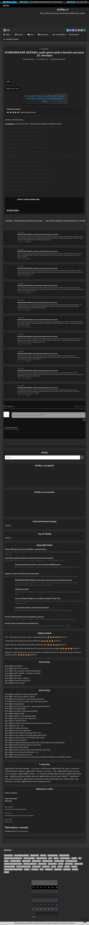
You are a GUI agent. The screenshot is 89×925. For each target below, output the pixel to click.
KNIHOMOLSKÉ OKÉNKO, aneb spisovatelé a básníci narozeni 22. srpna (37, 234)
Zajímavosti (45, 49)
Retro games (36, 866)
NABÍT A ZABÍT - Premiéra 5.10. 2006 (26, 673)
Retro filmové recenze (23, 866)
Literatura (44, 34)
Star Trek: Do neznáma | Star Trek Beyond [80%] (30, 701)
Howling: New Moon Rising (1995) (25, 694)
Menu (7, 5)
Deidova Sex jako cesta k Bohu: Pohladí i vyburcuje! (31, 750)
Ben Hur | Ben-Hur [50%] (22, 730)
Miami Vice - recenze (21, 668)
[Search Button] (84, 30)
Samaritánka (18, 666)
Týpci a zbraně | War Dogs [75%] (24, 718)
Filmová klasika (52, 855)
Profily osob (42, 864)
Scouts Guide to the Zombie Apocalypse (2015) (30, 735)
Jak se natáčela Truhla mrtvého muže (27, 671)
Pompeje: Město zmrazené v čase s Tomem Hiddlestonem (38, 565)
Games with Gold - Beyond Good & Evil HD (28, 699)
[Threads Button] (73, 30)
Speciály (67, 866)
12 (41, 900)
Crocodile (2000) (19, 709)
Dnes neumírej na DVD (42, 781)
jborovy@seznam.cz (21, 831)
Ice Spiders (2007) (19, 721)
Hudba (6, 861)
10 (33, 900)
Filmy (8, 34)
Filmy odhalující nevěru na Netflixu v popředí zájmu (25, 549)
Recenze (60, 864)
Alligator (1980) (18, 713)
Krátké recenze (59, 861)
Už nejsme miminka (20, 728)
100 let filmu (8, 855)
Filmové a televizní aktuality (13, 858)
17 (33, 905)
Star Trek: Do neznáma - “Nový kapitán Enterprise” (31, 706)
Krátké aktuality (48, 861)
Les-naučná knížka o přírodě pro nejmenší (32, 608)
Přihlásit (8, 793)
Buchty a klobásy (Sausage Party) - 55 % (27, 733)
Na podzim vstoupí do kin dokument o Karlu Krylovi (32, 723)
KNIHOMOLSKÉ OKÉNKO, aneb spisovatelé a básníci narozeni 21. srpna (37, 251)
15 (52, 900)
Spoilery (74, 866)
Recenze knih (78, 864)
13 (45, 900)
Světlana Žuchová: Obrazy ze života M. (27, 745)
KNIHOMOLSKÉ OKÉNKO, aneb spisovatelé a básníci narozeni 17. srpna (37, 302)
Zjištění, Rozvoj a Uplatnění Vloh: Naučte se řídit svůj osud (26, 645)
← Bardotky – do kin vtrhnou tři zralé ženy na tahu (22, 221)
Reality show (52, 864)
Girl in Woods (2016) (20, 747)
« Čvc (33, 917)
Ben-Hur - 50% (18, 726)
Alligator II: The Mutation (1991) (24, 716)
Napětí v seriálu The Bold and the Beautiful (22, 574)
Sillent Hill (17, 676)
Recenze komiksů (9, 866)
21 (49, 905)
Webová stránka (14, 210)
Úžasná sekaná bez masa (22, 755)
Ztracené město (19, 683)
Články (6, 872)
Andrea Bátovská (29, 59)
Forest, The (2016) (19, 740)
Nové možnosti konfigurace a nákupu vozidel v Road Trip (37, 598)
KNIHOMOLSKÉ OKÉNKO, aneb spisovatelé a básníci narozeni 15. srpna (37, 336)
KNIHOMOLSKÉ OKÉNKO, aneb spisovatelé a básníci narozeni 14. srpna (37, 353)
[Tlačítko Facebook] (70, 30)
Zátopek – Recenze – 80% (46, 771)
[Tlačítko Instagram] (76, 30)
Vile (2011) (17, 781)
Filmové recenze (41, 858)
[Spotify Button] (81, 30)
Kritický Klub (36, 861)
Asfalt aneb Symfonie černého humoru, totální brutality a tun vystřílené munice (42, 757)
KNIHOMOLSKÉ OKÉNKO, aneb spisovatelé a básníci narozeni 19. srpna (37, 268)
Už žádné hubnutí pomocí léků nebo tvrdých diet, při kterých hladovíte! (39, 742)
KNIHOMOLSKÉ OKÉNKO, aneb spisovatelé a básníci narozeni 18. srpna (37, 285)
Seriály (20, 34)
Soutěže (60, 866)
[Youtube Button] (79, 30)
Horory (74, 858)
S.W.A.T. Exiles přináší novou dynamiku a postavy (24, 617)
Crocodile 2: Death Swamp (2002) (25, 711)
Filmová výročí (64, 855)
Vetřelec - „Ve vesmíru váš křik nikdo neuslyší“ (47, 774)
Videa (41, 869)
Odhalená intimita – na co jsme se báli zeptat (33, 768)
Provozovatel (74, 34)
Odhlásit (14, 793)
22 (53, 905)
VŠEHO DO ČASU (22, 589)
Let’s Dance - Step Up (21, 678)
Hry (31, 34)
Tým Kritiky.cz (60, 34)
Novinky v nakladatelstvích (13, 864)
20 (45, 905)
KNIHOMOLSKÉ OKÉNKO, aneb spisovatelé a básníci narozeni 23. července (44, 54)
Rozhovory (45, 866)
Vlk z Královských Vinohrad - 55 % (25, 752)
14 (48, 900)
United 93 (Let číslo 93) (22, 680)
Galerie (56, 858)
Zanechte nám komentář (58, 59)
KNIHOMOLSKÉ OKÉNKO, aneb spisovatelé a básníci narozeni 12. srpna (37, 387)
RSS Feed (8, 801)
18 (37, 905)
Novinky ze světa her (30, 864)
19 (41, 905)
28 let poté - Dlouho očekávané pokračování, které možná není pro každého (32, 648)
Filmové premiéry (29, 858)
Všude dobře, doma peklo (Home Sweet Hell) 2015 (23, 641)
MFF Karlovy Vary (71, 861)
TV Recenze (34, 869)
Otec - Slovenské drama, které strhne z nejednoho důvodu (26, 637)
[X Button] (68, 30)
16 (56, 900)
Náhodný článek (12, 39)
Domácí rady (34, 855)
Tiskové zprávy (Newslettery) (13, 869)
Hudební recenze (15, 861)
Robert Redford (18, 704)
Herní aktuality (65, 858)
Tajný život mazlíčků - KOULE (24, 697)
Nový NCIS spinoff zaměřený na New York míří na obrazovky (29, 558)
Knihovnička (26, 861)
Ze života (75, 869)
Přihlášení (81, 406)
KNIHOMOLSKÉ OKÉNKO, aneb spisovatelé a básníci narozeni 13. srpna (37, 370)
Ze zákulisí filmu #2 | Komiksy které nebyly (29, 738)
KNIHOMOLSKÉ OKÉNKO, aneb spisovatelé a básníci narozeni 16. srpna (37, 319)
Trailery (26, 869)
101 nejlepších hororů (21, 855)
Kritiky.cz (62, 9)
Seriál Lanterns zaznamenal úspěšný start (21, 623)
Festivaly (43, 855)
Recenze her (69, 864)
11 (37, 900)
